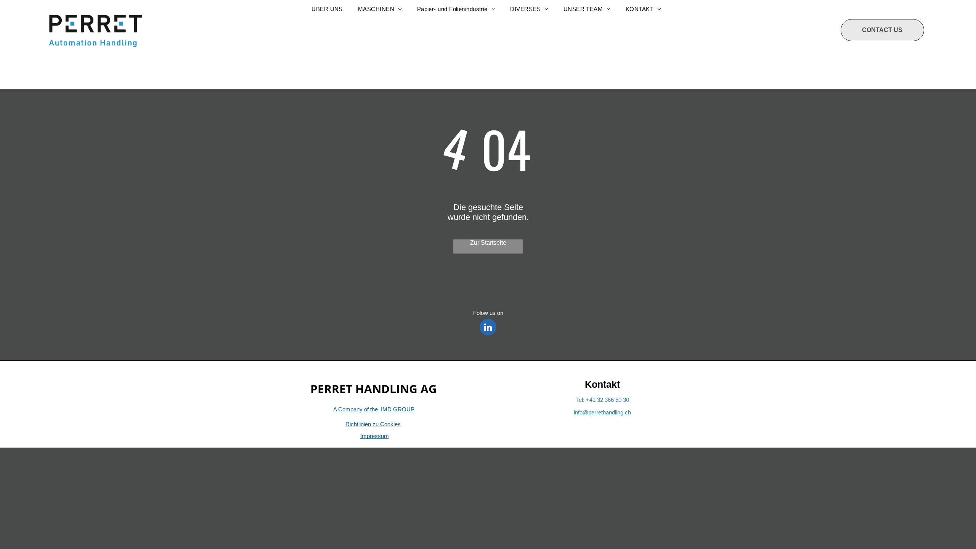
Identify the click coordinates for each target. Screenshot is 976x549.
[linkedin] (488, 328)
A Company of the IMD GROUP (373, 409)
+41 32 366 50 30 (607, 399)
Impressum (374, 436)
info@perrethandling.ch (602, 412)
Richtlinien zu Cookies (373, 424)
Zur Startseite (488, 242)
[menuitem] (327, 9)
